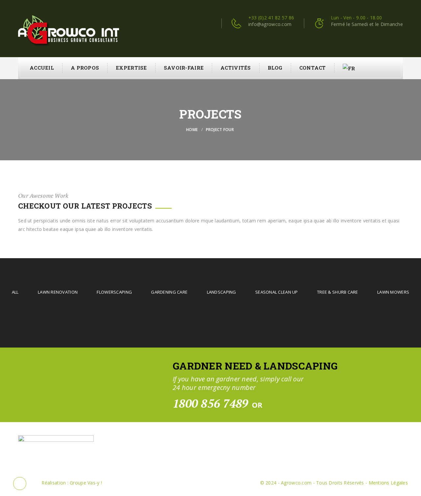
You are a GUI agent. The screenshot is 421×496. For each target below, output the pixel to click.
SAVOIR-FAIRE (184, 67)
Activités (235, 67)
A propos (85, 67)
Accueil (42, 67)
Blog (275, 67)
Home (192, 129)
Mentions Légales (388, 483)
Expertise (131, 67)
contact (312, 67)
